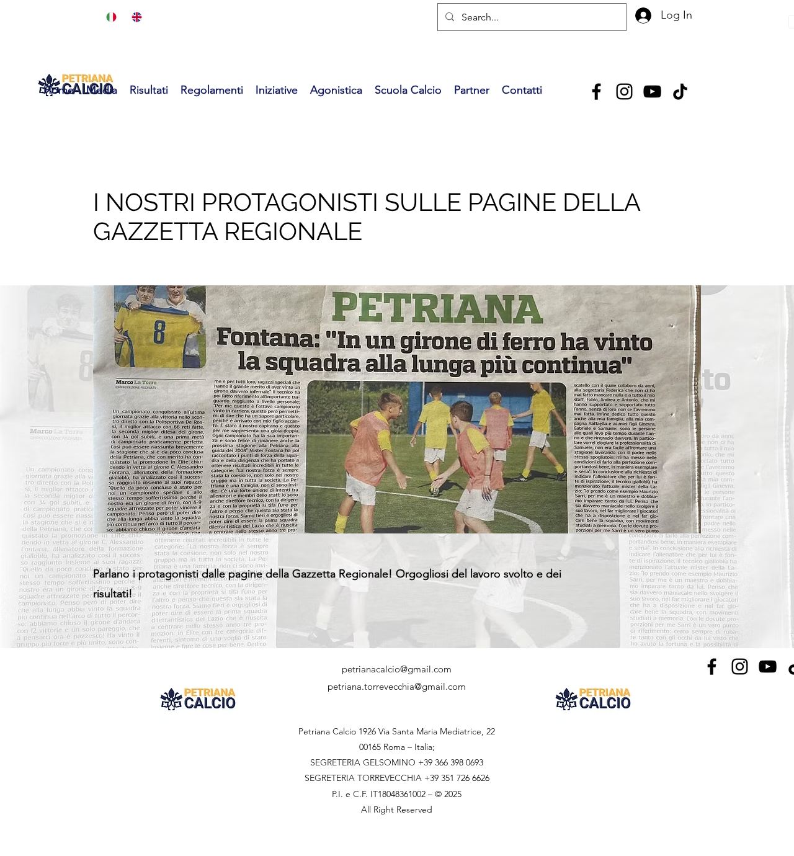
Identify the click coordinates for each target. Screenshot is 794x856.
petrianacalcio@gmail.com (397, 669)
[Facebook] (596, 91)
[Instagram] (624, 91)
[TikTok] (680, 91)
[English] (135, 17)
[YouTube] (652, 91)
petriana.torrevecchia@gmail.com (397, 686)
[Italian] (109, 17)
